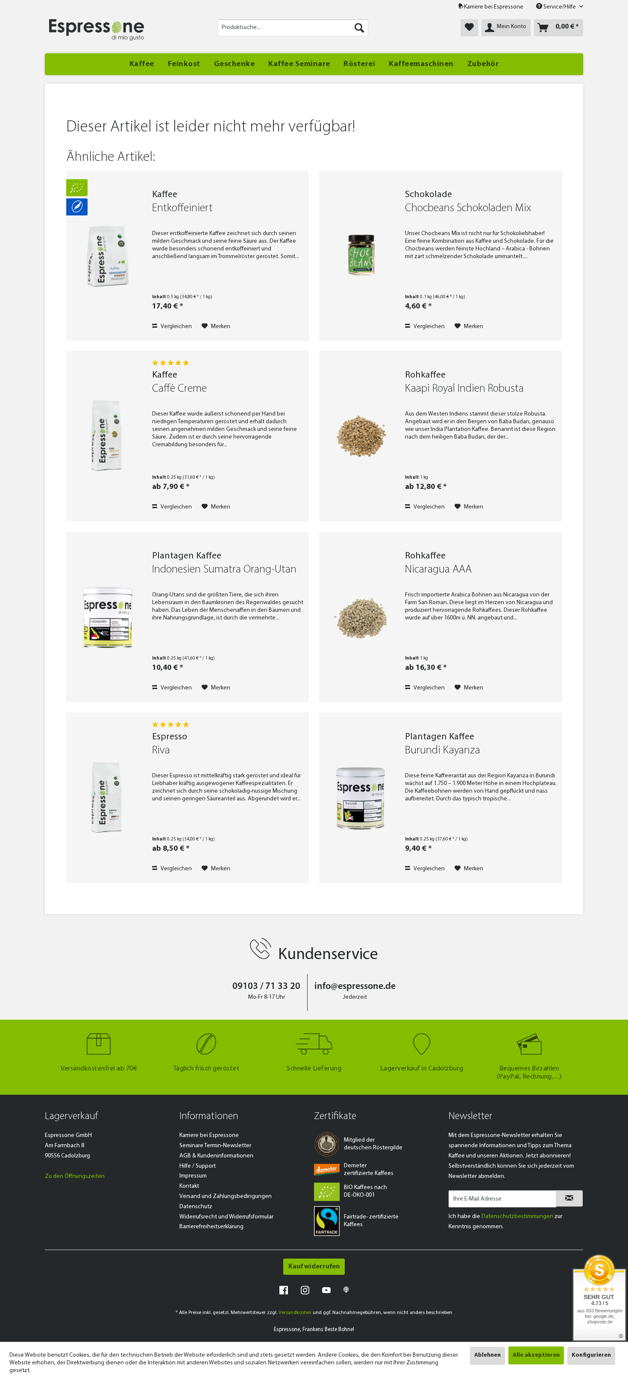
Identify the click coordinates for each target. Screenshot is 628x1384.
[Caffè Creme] (107, 436)
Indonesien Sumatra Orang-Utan (224, 570)
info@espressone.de (355, 986)
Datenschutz (195, 1207)
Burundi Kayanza (442, 750)
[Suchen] (359, 27)
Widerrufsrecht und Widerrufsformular (226, 1217)
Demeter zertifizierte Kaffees (368, 1170)
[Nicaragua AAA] (360, 617)
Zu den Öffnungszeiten (75, 1176)
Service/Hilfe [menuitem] (559, 7)
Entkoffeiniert (182, 208)
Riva (161, 750)
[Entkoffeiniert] (107, 255)
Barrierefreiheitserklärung (211, 1227)
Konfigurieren (591, 1355)
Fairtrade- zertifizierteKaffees (371, 1221)
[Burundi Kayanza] (360, 797)
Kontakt (189, 1186)
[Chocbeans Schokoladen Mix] (360, 255)
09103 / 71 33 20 (266, 986)
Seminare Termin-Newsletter (215, 1146)
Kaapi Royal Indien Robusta (464, 389)
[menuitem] (292, 27)
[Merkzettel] (469, 27)
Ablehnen (487, 1355)
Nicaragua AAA (438, 570)
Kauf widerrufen (314, 1266)
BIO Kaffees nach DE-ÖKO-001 (365, 1191)
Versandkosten (295, 1312)
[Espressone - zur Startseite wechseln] (96, 30)
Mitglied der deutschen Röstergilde (373, 1144)
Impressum (193, 1176)
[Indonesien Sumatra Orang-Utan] (107, 617)
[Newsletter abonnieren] (569, 1198)
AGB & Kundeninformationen (216, 1156)
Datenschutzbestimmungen (517, 1216)
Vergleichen (175, 326)
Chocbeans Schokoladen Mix (468, 208)
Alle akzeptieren (536, 1355)
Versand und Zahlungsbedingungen (225, 1196)
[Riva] (107, 797)
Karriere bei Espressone (493, 7)
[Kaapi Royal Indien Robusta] (360, 436)
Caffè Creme (179, 389)
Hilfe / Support (197, 1166)
